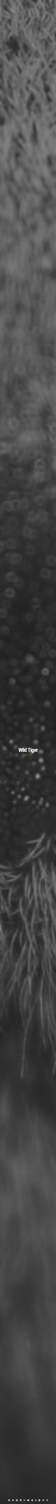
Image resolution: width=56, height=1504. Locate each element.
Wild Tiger (28, 750)
